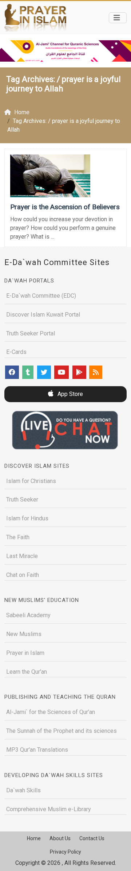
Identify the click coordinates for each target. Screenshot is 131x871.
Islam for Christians (31, 481)
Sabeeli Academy (28, 615)
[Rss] (95, 372)
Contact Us (91, 838)
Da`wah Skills (23, 790)
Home (34, 838)
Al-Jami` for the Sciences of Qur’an (50, 712)
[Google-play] (79, 372)
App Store (69, 394)
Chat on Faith (22, 574)
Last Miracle (22, 556)
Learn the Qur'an (26, 671)
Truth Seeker (22, 499)
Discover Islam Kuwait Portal (43, 314)
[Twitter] (44, 372)
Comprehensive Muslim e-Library (48, 809)
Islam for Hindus (27, 518)
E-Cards (16, 351)
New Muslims (23, 634)
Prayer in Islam (25, 652)
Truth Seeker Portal (30, 333)
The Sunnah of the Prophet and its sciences (61, 730)
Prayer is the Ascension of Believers (65, 207)
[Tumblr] (27, 372)
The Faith (17, 537)
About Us (60, 838)
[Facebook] (12, 372)
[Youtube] (61, 372)
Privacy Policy (65, 852)
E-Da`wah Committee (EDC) (41, 295)
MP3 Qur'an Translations (37, 749)
